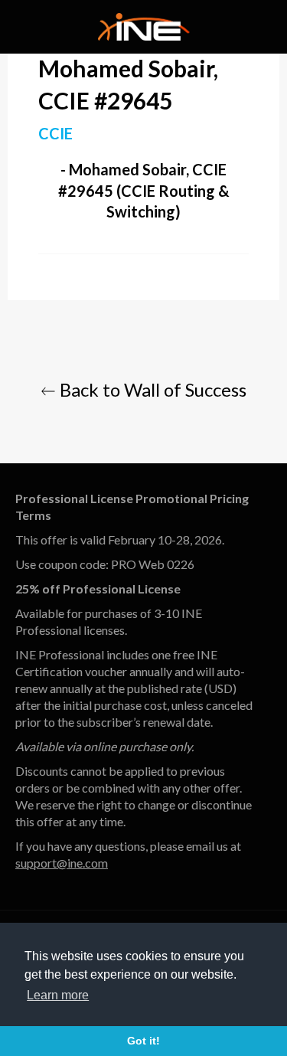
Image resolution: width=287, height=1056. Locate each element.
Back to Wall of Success (151, 389)
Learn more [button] (58, 995)
